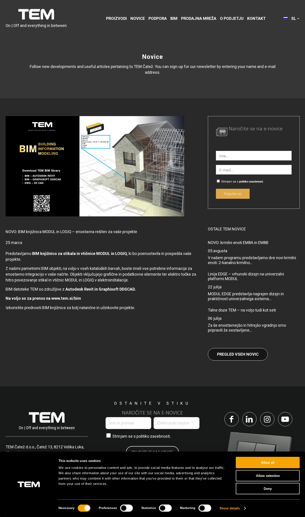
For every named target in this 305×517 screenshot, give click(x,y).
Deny (268, 488)
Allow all (267, 462)
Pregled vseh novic (238, 354)
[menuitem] (116, 18)
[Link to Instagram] (267, 419)
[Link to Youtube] (285, 419)
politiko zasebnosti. (251, 181)
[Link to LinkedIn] (249, 419)
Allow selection (268, 476)
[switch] (126, 508)
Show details (229, 508)
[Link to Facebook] (231, 419)
